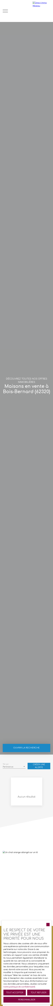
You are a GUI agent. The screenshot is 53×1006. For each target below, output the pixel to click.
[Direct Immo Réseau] (42, 11)
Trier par (6, 764)
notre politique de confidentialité (19, 987)
